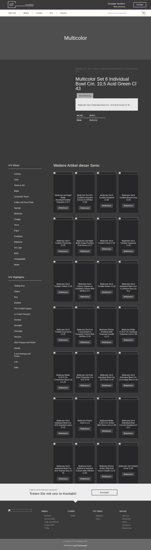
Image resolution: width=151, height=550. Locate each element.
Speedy (17, 208)
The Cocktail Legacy (22, 308)
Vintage (17, 219)
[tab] (85, 95)
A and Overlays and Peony (22, 355)
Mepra (26, 13)
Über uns (12, 13)
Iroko (16, 368)
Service (63, 13)
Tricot (16, 225)
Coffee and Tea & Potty (23, 202)
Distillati (17, 303)
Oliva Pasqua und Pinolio (25, 342)
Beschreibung (85, 96)
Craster (39, 13)
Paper (16, 231)
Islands (17, 348)
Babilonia (18, 242)
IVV (51, 13)
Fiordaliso (18, 236)
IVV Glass (13, 165)
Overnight (18, 331)
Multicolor (75, 38)
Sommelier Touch (21, 197)
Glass (90, 69)
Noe (16, 297)
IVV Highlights (16, 277)
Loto (16, 362)
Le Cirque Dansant (22, 314)
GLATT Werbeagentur (80, 545)
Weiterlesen (63, 208)
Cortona (17, 174)
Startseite (79, 69)
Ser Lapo (18, 248)
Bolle (16, 253)
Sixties (17, 291)
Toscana (17, 337)
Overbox (17, 320)
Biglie (16, 191)
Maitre (16, 265)
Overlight (18, 325)
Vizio (16, 180)
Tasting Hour (19, 286)
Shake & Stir (19, 185)
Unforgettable (19, 259)
